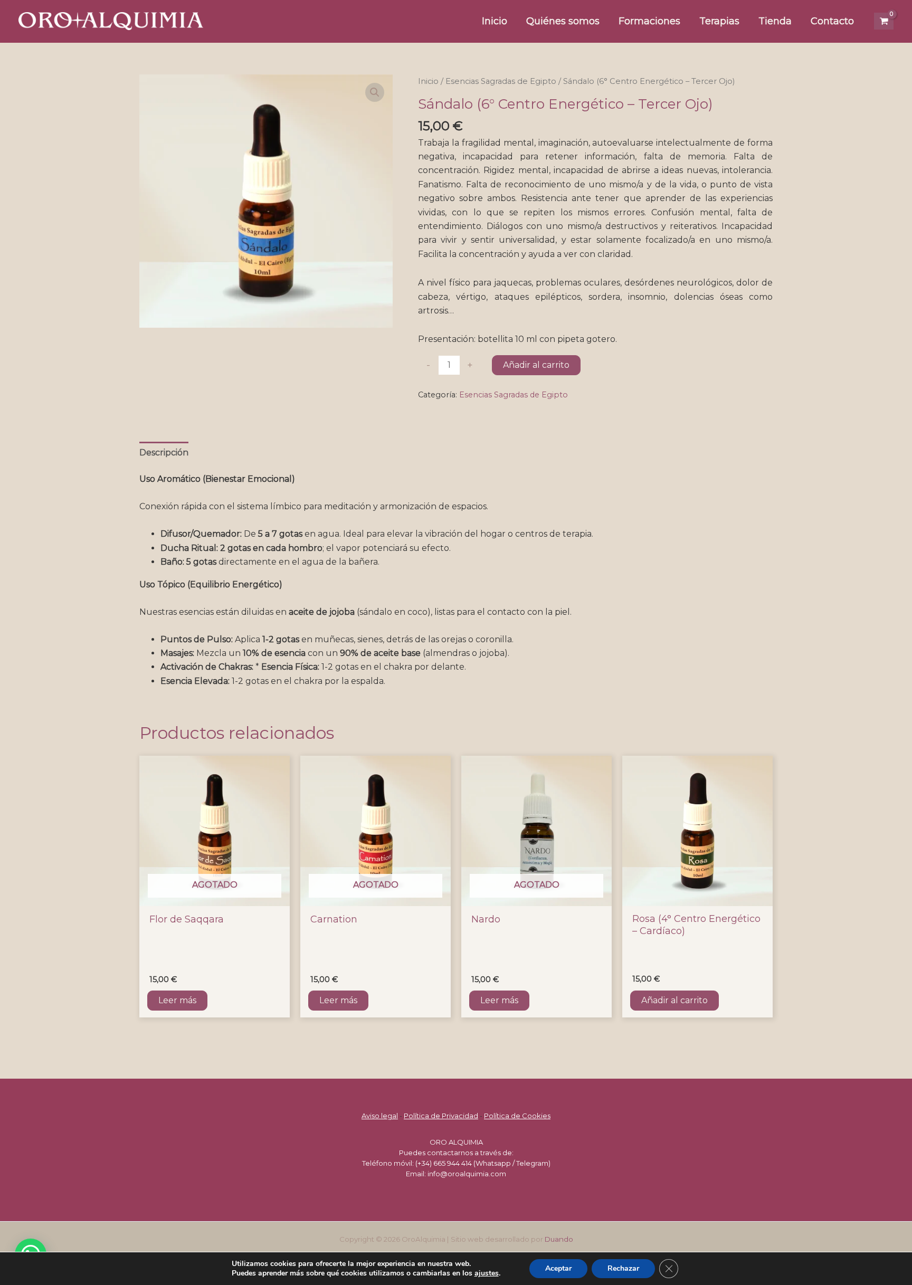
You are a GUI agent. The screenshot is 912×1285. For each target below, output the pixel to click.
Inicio (428, 81)
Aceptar (558, 1268)
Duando (559, 1239)
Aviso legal (380, 1115)
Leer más (177, 1000)
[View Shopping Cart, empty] (884, 21)
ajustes (486, 1273)
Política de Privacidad (441, 1115)
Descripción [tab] (163, 453)
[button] (374, 92)
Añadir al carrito (536, 365)
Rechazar (623, 1268)
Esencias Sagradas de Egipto (500, 81)
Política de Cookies (517, 1115)
